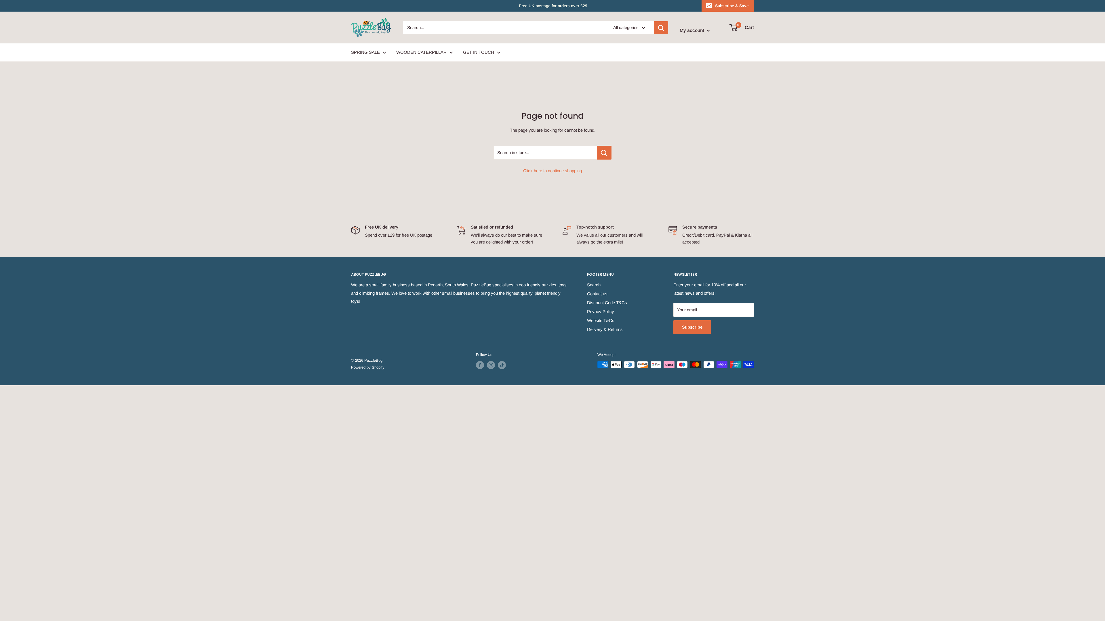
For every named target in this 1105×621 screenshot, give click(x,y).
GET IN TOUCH (478, 52)
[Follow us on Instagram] (491, 365)
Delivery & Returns (605, 329)
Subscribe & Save (732, 5)
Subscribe (692, 327)
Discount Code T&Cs (607, 302)
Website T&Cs (600, 320)
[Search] (661, 27)
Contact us (597, 293)
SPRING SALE (365, 52)
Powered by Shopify (367, 367)
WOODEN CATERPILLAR (421, 52)
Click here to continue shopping (552, 170)
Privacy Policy (600, 311)
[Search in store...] (604, 153)
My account (692, 30)
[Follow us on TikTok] (502, 365)
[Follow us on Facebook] (480, 365)
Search (594, 284)
